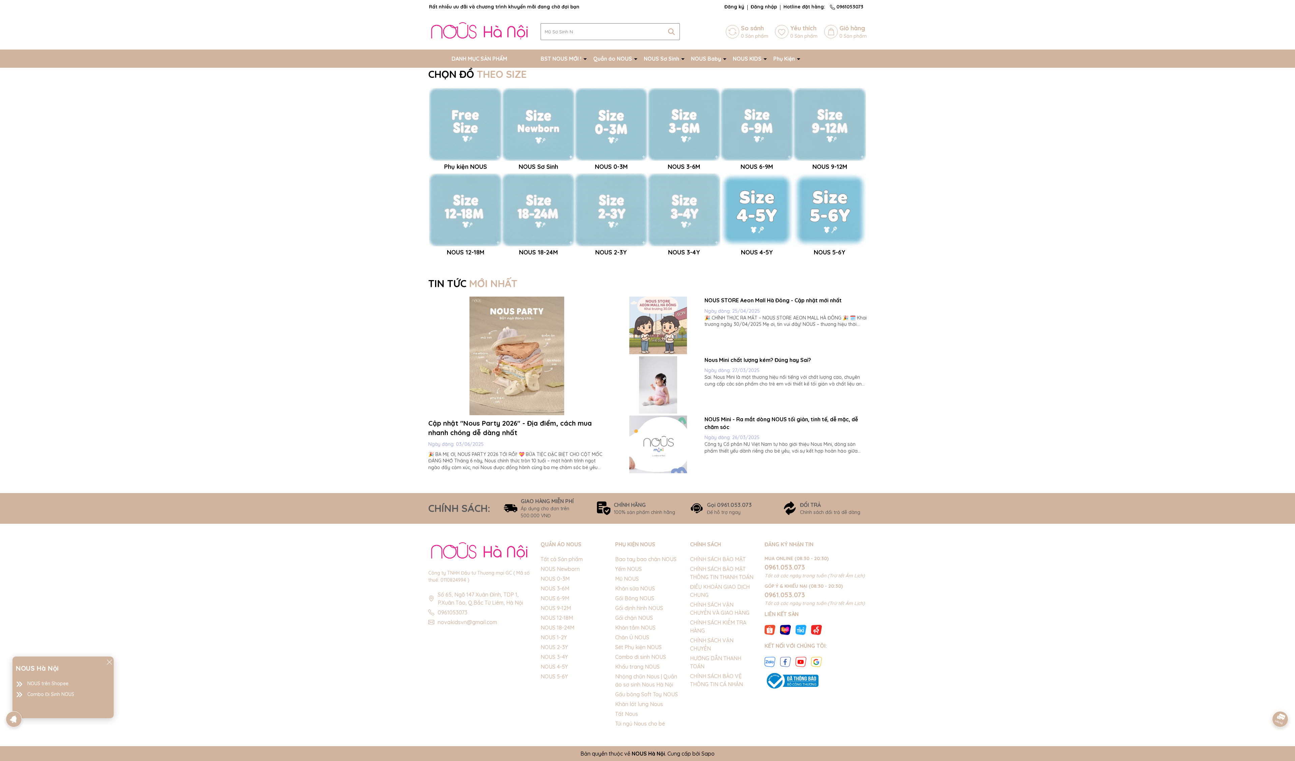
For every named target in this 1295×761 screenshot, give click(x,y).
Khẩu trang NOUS (637, 666)
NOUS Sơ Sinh (662, 58)
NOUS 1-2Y (554, 637)
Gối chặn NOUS (634, 617)
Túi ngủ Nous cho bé (640, 723)
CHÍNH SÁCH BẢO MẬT (718, 559)
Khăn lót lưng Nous (639, 704)
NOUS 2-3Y (554, 647)
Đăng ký (734, 7)
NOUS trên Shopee (47, 683)
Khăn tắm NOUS (635, 627)
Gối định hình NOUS (639, 608)
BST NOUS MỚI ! (562, 58)
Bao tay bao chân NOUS (646, 559)
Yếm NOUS (628, 569)
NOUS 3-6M (555, 588)
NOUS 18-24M (557, 627)
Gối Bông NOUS (634, 598)
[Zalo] (770, 661)
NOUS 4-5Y (554, 666)
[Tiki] (801, 630)
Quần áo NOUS (613, 58)
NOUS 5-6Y (554, 676)
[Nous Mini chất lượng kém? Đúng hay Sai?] (658, 385)
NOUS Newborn (560, 569)
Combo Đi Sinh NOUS (50, 694)
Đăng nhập (764, 7)
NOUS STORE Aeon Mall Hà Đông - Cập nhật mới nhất (773, 300)
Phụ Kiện (784, 58)
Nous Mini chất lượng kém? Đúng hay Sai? (757, 360)
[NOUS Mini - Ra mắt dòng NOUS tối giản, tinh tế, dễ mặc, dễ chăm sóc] (658, 444)
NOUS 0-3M (555, 578)
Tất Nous (626, 713)
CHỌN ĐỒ (477, 74)
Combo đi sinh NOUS (640, 656)
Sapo (708, 753)
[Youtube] (801, 661)
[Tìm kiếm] (671, 31)
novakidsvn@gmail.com (467, 622)
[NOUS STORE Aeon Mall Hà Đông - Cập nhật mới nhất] (658, 325)
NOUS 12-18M (557, 617)
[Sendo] (816, 630)
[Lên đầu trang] (1280, 700)
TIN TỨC (472, 283)
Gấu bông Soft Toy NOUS (646, 694)
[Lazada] (785, 630)
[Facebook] (785, 661)
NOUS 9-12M (556, 608)
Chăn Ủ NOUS (632, 637)
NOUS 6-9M (555, 598)
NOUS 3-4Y (554, 656)
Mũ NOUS (627, 578)
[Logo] (479, 31)
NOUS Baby (706, 58)
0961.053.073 (785, 567)
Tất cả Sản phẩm (562, 559)
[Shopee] (770, 630)
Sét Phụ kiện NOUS (638, 647)
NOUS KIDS (748, 58)
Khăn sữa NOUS (635, 588)
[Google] (816, 661)
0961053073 (849, 7)
